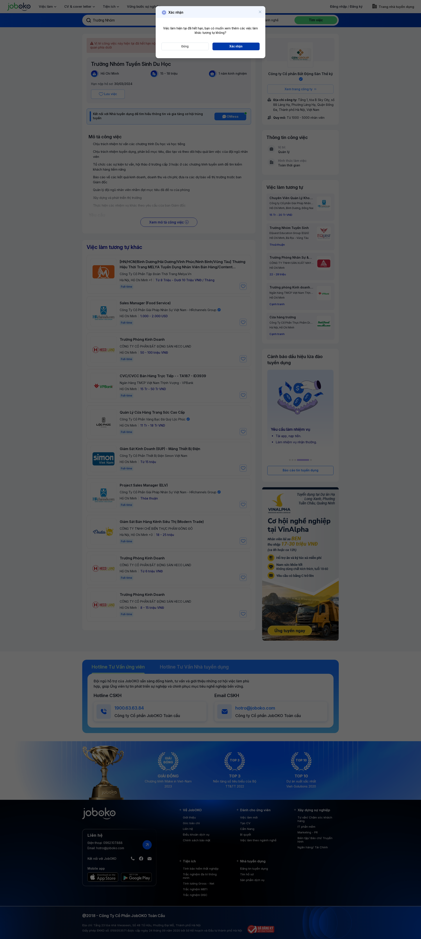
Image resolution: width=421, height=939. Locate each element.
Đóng (185, 46)
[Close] (260, 12)
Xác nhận (236, 46)
